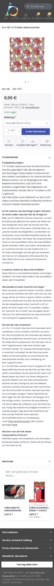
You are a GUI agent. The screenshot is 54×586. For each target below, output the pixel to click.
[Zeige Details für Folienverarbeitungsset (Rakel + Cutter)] (39, 492)
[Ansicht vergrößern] (27, 55)
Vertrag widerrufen (27, 564)
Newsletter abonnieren (14, 556)
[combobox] (38, 6)
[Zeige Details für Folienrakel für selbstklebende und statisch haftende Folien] (14, 492)
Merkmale (7, 461)
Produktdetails (10, 157)
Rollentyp (9, 117)
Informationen (10, 532)
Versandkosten (32, 107)
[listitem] (27, 55)
